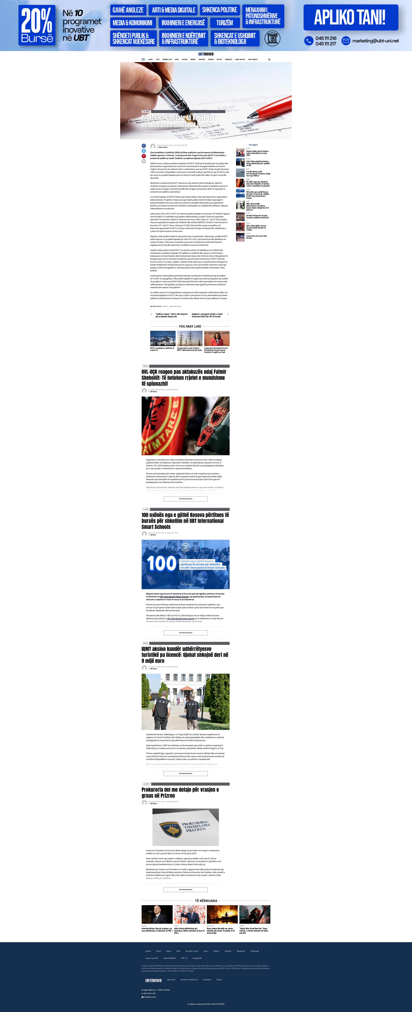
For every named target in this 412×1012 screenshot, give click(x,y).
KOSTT (166, 306)
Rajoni (168, 951)
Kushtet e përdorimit (189, 980)
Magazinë (202, 59)
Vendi (158, 951)
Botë (158, 59)
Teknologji (228, 59)
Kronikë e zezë (167, 59)
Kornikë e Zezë (192, 951)
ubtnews (153, 535)
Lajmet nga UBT (240, 59)
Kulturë (184, 59)
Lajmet (150, 59)
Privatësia (207, 980)
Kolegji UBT (197, 958)
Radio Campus (253, 59)
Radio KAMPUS (170, 958)
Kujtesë (219, 59)
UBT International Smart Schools (174, 597)
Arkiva (219, 980)
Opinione (211, 59)
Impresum (171, 980)
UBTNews (153, 391)
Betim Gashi (163, 147)
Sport (177, 59)
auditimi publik (175, 306)
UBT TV (184, 958)
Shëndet (193, 59)
